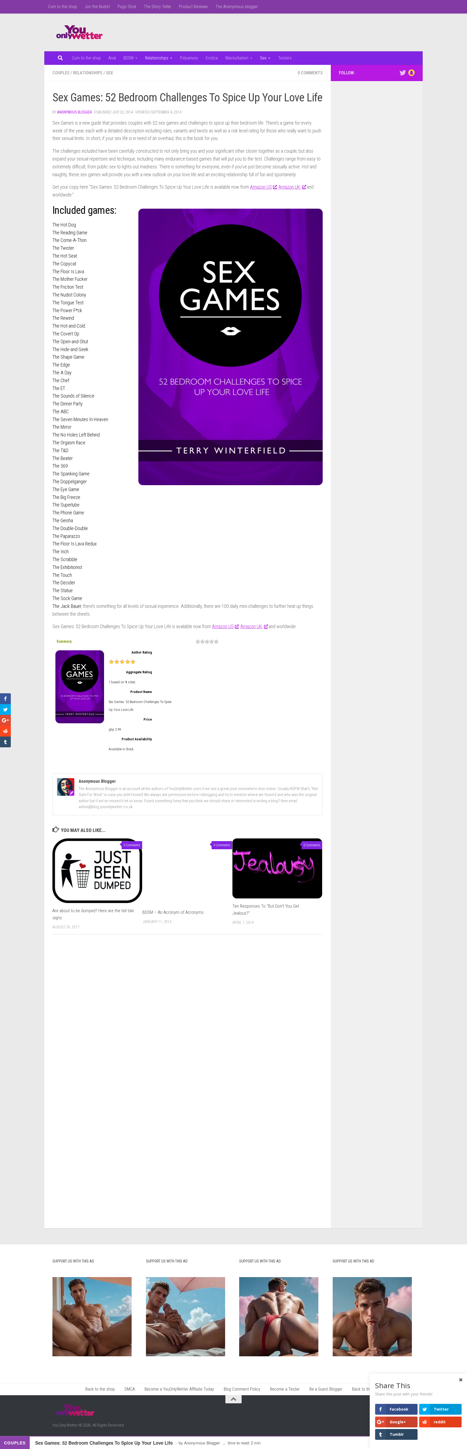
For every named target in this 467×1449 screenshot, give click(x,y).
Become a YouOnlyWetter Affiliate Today (179, 1389)
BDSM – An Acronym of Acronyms (173, 912)
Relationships (156, 58)
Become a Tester (285, 1389)
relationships (87, 72)
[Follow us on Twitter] (402, 72)
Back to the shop (100, 1389)
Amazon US (261, 187)
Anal (112, 58)
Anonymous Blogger (74, 112)
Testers (285, 58)
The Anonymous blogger (236, 6)
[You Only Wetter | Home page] (79, 32)
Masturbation (236, 58)
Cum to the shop (62, 6)
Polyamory (189, 58)
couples (60, 72)
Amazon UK (289, 187)
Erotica (212, 58)
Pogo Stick (127, 6)
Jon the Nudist (97, 6)
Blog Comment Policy (242, 1389)
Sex (263, 58)
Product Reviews (193, 6)
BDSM (129, 58)
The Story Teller (157, 6)
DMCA (130, 1389)
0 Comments (310, 72)
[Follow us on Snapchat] (411, 72)
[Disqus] (187, 1013)
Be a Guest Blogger (325, 1389)
